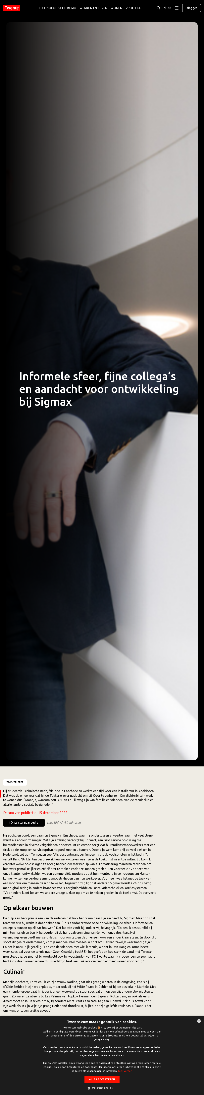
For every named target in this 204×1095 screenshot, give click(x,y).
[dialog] (102, 1055)
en (169, 8)
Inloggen (191, 8)
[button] (102, 1088)
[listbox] (199, 1021)
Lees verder (125, 1071)
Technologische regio (57, 8)
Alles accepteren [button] (102, 1079)
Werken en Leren (93, 8)
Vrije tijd (133, 8)
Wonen (116, 8)
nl (165, 8)
